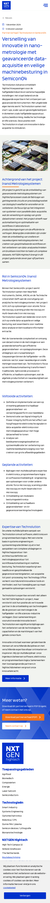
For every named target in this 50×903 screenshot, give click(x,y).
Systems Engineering (12, 811)
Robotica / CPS (9, 819)
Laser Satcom (9, 790)
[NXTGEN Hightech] (6, 5)
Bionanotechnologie (12, 832)
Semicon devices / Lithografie (16, 828)
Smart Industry (9, 807)
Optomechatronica (11, 815)
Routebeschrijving (11, 857)
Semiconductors (10, 795)
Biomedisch (7, 778)
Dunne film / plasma (12, 824)
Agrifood (6, 774)
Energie (6, 786)
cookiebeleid (9, 887)
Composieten (8, 782)
